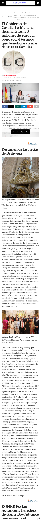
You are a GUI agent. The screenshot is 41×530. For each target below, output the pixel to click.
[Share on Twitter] (11, 106)
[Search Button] (38, 3)
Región (9, 16)
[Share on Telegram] (24, 106)
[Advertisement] (20, 524)
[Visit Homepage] (20, 3)
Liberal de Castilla (10, 75)
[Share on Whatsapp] (18, 106)
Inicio (3, 16)
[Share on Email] (30, 106)
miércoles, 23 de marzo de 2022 (15, 78)
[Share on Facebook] (5, 106)
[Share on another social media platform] (36, 106)
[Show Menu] (3, 3)
